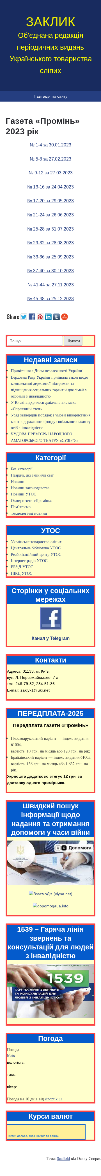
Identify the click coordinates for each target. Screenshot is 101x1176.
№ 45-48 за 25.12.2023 (50, 298)
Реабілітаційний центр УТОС (36, 554)
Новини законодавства (30, 487)
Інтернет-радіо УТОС (29, 560)
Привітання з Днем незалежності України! (47, 370)
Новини (17, 481)
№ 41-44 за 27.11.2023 (50, 284)
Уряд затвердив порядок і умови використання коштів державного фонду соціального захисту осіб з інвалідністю (51, 421)
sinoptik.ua (53, 1099)
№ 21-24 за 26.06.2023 (50, 214)
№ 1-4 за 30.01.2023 (50, 144)
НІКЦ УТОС (21, 573)
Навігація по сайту (50, 96)
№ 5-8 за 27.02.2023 (50, 159)
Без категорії (22, 468)
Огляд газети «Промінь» (31, 500)
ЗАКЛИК (50, 21)
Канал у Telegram (51, 638)
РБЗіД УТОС (22, 566)
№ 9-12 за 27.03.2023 (51, 172)
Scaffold (63, 1158)
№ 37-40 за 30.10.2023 (50, 270)
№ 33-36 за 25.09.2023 (50, 256)
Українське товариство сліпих (36, 541)
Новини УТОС (23, 494)
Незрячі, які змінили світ (32, 475)
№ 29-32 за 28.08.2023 (50, 242)
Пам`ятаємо (21, 506)
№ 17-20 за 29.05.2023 (50, 200)
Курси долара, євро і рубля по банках (33, 1135)
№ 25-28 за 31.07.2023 (50, 229)
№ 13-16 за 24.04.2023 (50, 187)
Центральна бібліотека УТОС (36, 547)
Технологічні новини (29, 513)
